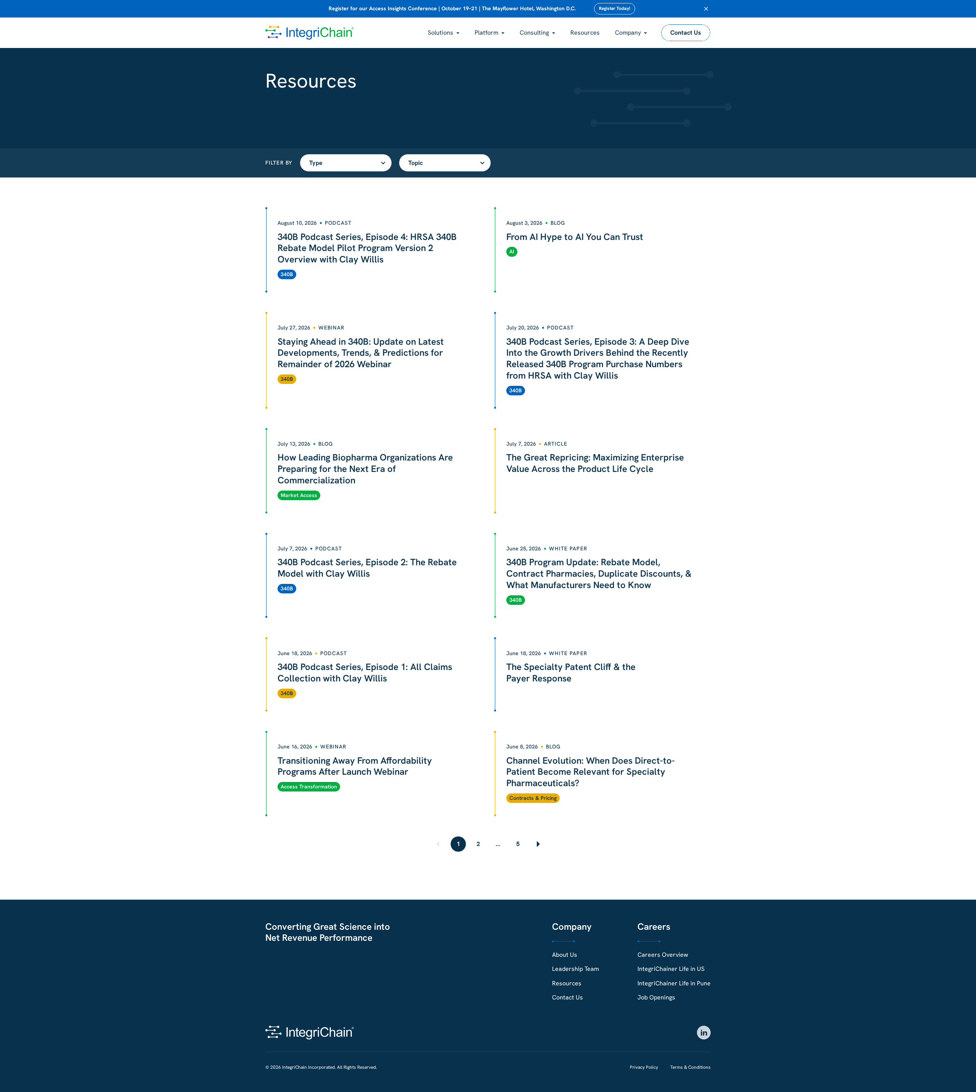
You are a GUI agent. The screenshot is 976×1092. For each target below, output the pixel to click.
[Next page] (537, 844)
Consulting (534, 33)
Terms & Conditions (690, 1067)
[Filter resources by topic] (445, 162)
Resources (585, 33)
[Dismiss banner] (706, 8)
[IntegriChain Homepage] (309, 33)
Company (628, 33)
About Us (564, 955)
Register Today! (614, 8)
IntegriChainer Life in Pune (674, 983)
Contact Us (685, 33)
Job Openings (656, 997)
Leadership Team (575, 969)
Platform (486, 33)
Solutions (440, 33)
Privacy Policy (644, 1067)
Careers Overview (662, 955)
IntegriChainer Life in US (671, 969)
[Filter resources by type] (346, 162)
